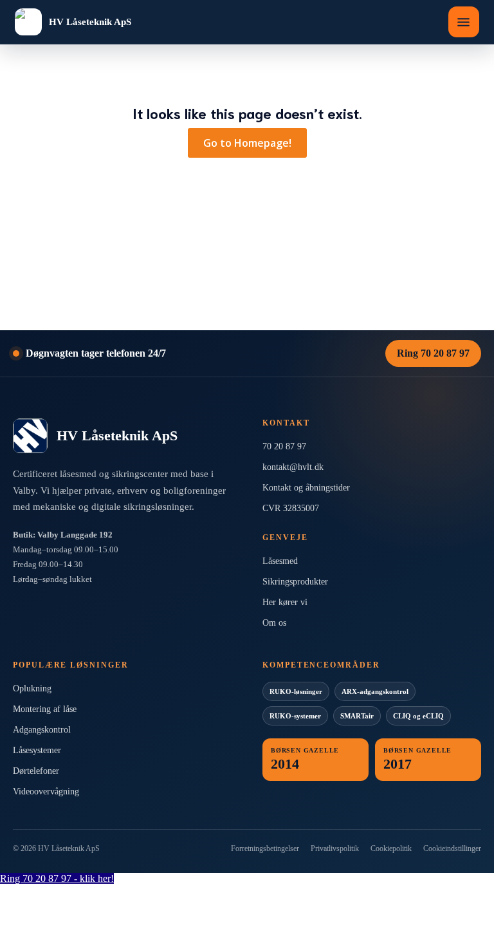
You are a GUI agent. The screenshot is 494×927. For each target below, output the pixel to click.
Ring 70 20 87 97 (433, 353)
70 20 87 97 (284, 446)
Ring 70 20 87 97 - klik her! (57, 878)
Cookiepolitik (391, 848)
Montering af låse (45, 709)
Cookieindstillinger (452, 848)
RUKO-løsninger (296, 691)
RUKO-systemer (295, 716)
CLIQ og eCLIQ (418, 716)
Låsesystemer (37, 750)
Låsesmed (280, 561)
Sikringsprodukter (295, 581)
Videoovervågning (46, 791)
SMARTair (357, 716)
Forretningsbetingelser (265, 848)
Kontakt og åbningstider (306, 487)
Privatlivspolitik (335, 848)
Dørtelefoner (36, 771)
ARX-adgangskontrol (375, 691)
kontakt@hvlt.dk (293, 467)
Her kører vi (284, 602)
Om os (274, 623)
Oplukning (32, 688)
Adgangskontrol (42, 730)
